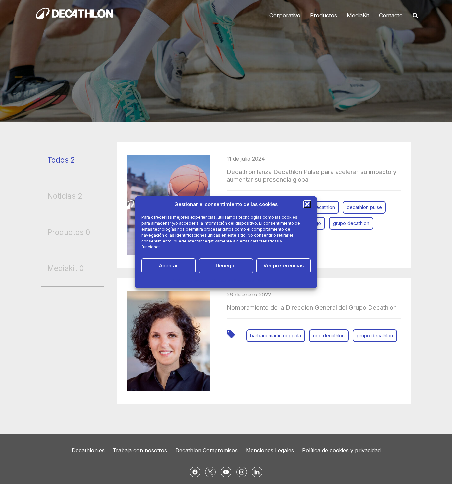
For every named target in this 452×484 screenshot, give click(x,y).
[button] (307, 204)
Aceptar (168, 265)
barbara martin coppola (275, 335)
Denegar (226, 265)
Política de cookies (190, 280)
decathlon (324, 207)
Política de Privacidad (233, 280)
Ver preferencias (283, 265)
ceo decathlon (329, 335)
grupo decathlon (351, 223)
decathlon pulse (364, 207)
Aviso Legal (269, 280)
